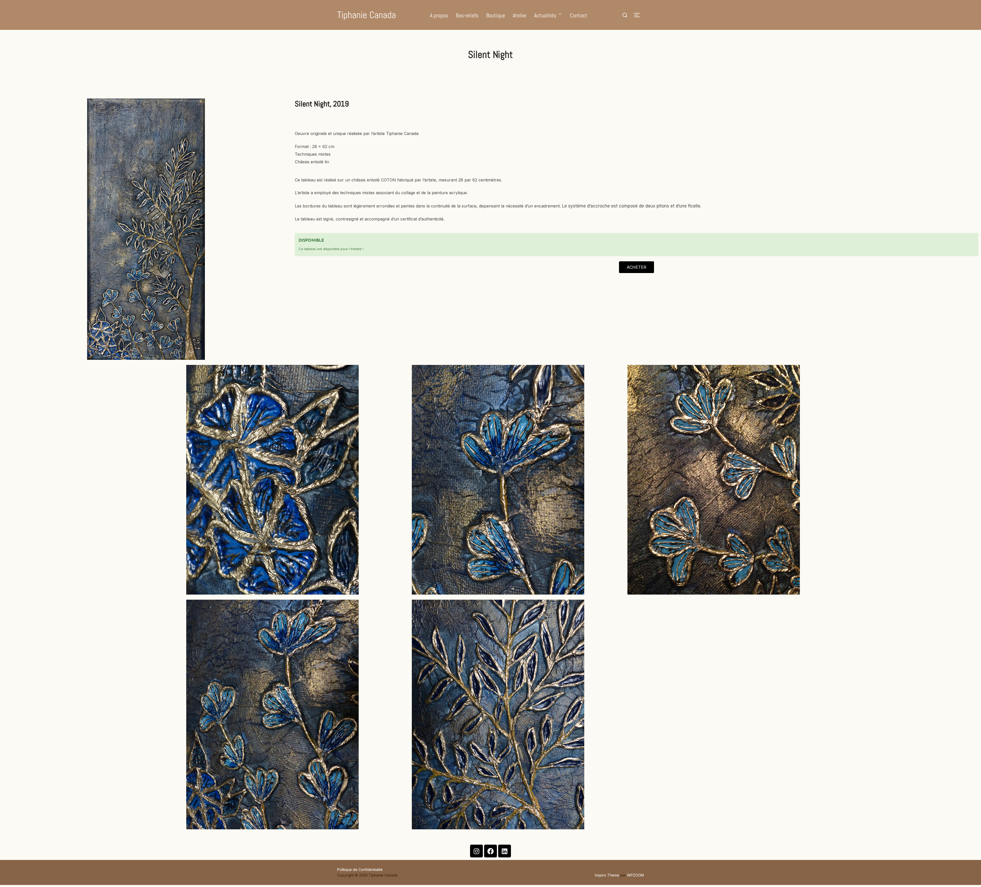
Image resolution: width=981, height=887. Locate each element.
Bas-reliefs (467, 15)
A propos (439, 15)
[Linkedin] (504, 851)
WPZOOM (635, 875)
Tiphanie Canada (366, 15)
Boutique (495, 15)
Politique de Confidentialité (360, 869)
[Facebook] (490, 851)
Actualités (545, 15)
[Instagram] (476, 851)
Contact (578, 15)
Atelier (520, 15)
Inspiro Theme (607, 875)
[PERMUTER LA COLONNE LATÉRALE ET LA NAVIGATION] (639, 15)
